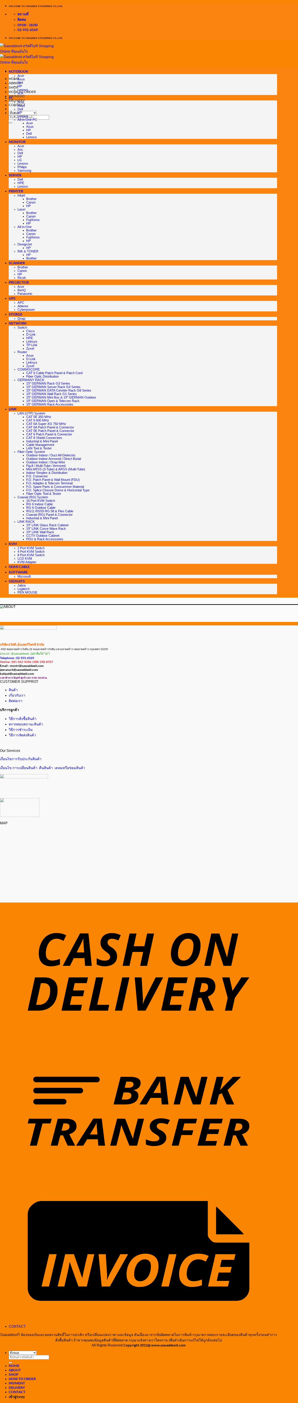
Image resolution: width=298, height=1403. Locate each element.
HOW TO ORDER (22, 1379)
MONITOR (17, 142)
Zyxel (30, 348)
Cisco (30, 331)
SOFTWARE (18, 572)
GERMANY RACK (30, 380)
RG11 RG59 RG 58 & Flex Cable (49, 511)
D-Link (31, 334)
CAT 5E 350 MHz (38, 417)
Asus (21, 79)
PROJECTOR (19, 282)
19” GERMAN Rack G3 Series (48, 383)
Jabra (21, 585)
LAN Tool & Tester (39, 448)
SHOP (13, 87)
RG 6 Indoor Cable (39, 504)
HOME (14, 1365)
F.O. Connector (37, 476)
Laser (21, 209)
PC (11, 98)
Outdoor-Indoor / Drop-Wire (45, 462)
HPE (20, 183)
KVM (13, 544)
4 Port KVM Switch (31, 551)
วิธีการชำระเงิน (21, 730)
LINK (13, 409)
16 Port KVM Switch (40, 500)
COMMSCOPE (28, 369)
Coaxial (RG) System (32, 497)
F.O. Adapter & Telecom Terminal (49, 483)
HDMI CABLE (19, 566)
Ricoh (21, 278)
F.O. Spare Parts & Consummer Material (55, 486)
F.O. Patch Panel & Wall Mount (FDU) (53, 479)
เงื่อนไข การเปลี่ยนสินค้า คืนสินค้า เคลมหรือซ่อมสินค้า (42, 768)
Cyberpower (26, 309)
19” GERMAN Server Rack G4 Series (53, 387)
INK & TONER (27, 251)
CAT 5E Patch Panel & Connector (50, 431)
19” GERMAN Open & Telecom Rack (52, 401)
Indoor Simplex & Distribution (46, 473)
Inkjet (21, 195)
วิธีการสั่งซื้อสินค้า (22, 719)
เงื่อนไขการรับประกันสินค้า (20, 759)
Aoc (20, 149)
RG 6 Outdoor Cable (40, 507)
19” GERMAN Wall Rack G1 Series (51, 394)
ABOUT (15, 1370)
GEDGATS (17, 581)
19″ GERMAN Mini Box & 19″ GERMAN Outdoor (61, 397)
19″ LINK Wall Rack (40, 532)
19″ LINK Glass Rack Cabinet (47, 525)
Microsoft (24, 576)
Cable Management (40, 445)
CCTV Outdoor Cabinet (42, 535)
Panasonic (25, 293)
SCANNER (17, 263)
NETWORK (18, 323)
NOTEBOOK (18, 71)
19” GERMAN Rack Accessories (49, 404)
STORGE (15, 314)
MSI (20, 93)
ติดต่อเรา (15, 701)
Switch (22, 327)
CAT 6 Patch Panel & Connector (49, 434)
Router (22, 352)
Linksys (31, 341)
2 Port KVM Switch (31, 548)
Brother (31, 199)
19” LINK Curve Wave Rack (46, 528)
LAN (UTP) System (31, 413)
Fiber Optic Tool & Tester (43, 493)
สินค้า (13, 690)
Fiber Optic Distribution (42, 376)
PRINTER (16, 191)
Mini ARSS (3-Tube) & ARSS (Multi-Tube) (55, 469)
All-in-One (24, 227)
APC (20, 302)
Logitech (23, 589)
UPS (12, 298)
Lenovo (22, 89)
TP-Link (31, 345)
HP (19, 86)
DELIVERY (17, 100)
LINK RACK (26, 521)
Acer (20, 76)
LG (19, 160)
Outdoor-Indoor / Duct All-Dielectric (51, 455)
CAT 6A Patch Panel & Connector (50, 427)
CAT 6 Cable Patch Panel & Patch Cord (54, 373)
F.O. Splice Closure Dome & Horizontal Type (57, 490)
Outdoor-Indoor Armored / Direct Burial (53, 459)
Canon (31, 202)
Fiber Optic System (31, 452)
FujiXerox (33, 220)
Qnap (21, 318)
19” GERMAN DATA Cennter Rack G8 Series (58, 390)
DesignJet (24, 244)
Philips (22, 167)
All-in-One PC (27, 119)
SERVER (15, 175)
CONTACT (17, 105)
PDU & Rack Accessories (44, 539)
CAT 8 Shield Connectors (44, 438)
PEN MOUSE (27, 592)
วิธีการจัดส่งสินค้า (22, 735)
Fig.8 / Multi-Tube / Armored (45, 466)
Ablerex (22, 306)
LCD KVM (24, 558)
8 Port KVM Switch (31, 555)
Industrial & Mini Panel (42, 441)
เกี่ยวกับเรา (17, 695)
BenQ (21, 290)
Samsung (24, 170)
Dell (20, 83)
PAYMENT (17, 96)
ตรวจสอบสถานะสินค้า (26, 724)
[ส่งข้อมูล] (10, 122)
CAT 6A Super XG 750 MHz (46, 424)
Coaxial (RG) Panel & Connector (49, 514)
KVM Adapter (26, 562)
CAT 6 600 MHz (37, 420)
